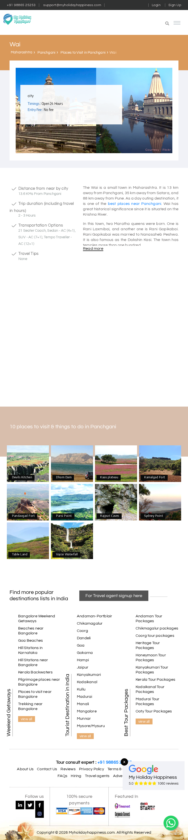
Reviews (67, 769)
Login (156, 5)
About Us (25, 769)
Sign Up (174, 5)
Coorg (82, 631)
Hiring (76, 776)
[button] (142, 24)
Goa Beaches (30, 640)
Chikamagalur (90, 623)
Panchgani (46, 52)
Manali (83, 704)
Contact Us (47, 769)
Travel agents (97, 776)
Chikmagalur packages (157, 628)
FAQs (62, 776)
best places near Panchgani (134, 204)
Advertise (121, 776)
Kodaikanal (87, 682)
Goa (81, 645)
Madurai (84, 697)
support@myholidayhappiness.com (72, 5)
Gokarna (85, 653)
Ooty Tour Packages (154, 711)
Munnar (84, 718)
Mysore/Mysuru (91, 726)
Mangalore (87, 711)
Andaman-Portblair (94, 616)
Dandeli (84, 638)
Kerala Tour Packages (155, 679)
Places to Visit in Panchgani (83, 52)
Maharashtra (21, 52)
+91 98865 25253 (21, 5)
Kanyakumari (89, 675)
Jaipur (82, 667)
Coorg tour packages (155, 636)
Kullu (81, 689)
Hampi (83, 660)
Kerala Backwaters (35, 672)
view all (26, 719)
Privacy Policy (91, 769)
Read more (93, 248)
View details (28, 464)
